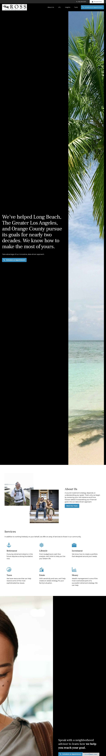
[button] (51, 7)
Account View (98, 1)
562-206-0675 (82, 1)
